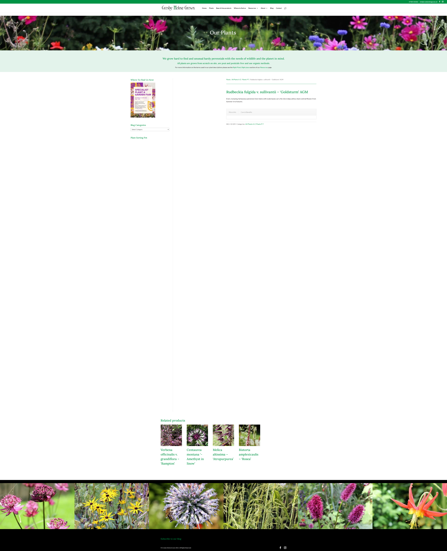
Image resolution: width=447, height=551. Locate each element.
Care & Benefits (246, 112)
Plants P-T (245, 79)
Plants (211, 8)
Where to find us (240, 8)
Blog (271, 8)
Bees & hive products (223, 8)
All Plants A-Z (236, 79)
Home (204, 8)
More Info (232, 112)
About (263, 8)
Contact (279, 8)
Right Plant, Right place (241, 67)
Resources (252, 8)
